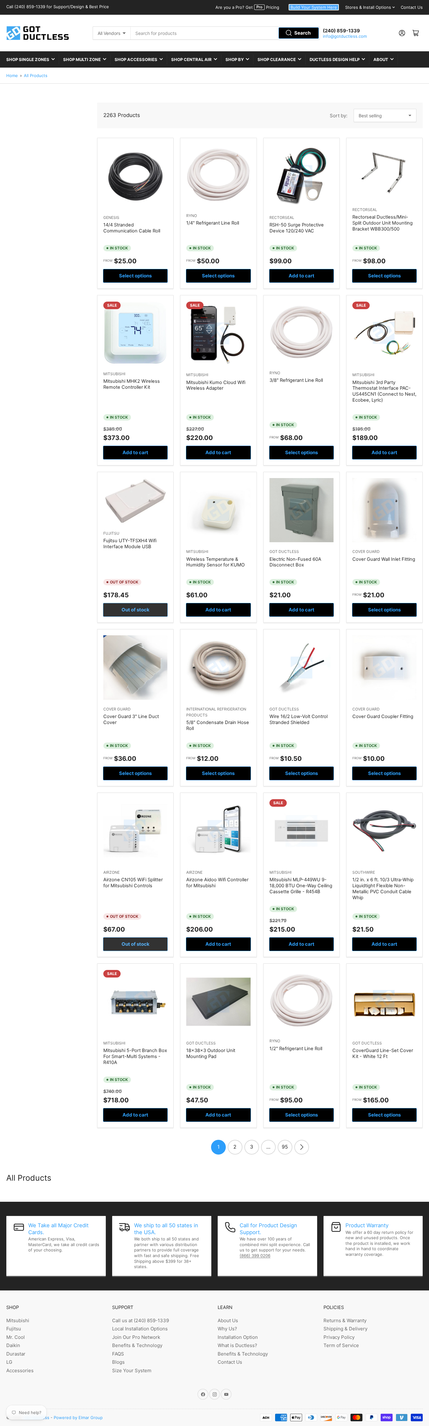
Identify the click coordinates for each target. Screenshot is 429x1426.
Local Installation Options (140, 1329)
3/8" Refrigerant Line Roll (296, 380)
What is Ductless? (237, 1345)
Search (302, 33)
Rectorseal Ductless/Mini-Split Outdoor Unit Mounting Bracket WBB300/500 (382, 223)
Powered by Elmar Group (78, 1417)
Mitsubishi (114, 373)
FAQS (118, 1354)
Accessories (20, 1370)
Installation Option (238, 1337)
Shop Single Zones (27, 59)
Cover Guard (366, 551)
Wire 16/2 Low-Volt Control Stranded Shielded (298, 719)
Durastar (15, 1354)
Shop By (234, 59)
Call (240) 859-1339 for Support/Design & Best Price (57, 6)
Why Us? (227, 1329)
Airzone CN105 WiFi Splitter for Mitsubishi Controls (133, 882)
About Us (228, 1320)
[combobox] (225, 33)
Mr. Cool (15, 1337)
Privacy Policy (339, 1337)
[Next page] (301, 1147)
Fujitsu (111, 533)
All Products (35, 75)
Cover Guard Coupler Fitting (382, 716)
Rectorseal (281, 217)
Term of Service (341, 1345)
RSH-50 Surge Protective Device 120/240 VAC (296, 228)
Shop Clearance (277, 59)
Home (12, 75)
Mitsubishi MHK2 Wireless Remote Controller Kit (131, 384)
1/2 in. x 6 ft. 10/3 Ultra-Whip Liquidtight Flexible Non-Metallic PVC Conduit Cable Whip (383, 888)
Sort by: (338, 116)
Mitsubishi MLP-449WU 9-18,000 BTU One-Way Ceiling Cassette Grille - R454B (300, 885)
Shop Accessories (136, 59)
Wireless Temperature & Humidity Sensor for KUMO (215, 562)
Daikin (13, 1345)
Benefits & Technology (137, 1345)
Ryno (191, 215)
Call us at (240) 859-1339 (140, 1320)
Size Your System (131, 1370)
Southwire (363, 872)
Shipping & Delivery (345, 1329)
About (380, 59)
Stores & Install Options (368, 7)
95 (285, 1147)
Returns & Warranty (345, 1320)
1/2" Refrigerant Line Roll (295, 1048)
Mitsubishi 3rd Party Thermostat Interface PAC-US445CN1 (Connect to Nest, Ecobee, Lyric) (384, 391)
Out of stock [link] (135, 610)
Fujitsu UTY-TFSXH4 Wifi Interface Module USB (129, 543)
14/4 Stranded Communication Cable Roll (131, 228)
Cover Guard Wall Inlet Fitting (383, 559)
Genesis (111, 217)
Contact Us (412, 7)
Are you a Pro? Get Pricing (247, 7)
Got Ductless (284, 551)
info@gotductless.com (345, 36)
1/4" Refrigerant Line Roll (212, 223)
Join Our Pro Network (136, 1337)
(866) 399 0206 (255, 1255)
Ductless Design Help (335, 59)
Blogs (118, 1362)
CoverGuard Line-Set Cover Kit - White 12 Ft (382, 1053)
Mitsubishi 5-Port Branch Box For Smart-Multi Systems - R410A (135, 1056)
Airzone (111, 872)
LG (9, 1362)
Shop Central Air (191, 59)
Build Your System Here (314, 7)
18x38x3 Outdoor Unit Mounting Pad (210, 1053)
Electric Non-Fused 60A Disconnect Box (295, 562)
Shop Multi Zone (82, 59)
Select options (135, 276)
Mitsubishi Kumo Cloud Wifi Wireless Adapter (215, 385)
